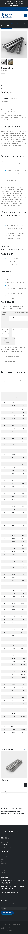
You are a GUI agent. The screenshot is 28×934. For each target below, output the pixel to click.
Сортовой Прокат (15, 23)
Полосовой (5, 799)
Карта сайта (9, 930)
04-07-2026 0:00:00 (5, 883)
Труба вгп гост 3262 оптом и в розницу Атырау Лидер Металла (12, 928)
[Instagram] (2, 851)
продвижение (13, 924)
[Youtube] (7, 851)
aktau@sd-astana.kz (5, 842)
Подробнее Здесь (14, 5)
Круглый (5, 793)
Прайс (2, 866)
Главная (3, 23)
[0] (26, 9)
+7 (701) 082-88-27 (5, 838)
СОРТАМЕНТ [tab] (13, 98)
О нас (2, 861)
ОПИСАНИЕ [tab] (5, 98)
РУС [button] (19, 9)
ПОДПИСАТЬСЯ (7, 912)
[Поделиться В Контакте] (5, 92)
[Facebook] (5, 851)
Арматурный (4, 780)
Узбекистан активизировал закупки (10, 892)
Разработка (7, 924)
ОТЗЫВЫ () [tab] (5, 101)
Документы (3, 863)
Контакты (3, 872)
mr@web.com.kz (20, 924)
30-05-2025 (3, 889)
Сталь (3, 930)
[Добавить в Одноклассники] (7, 92)
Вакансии (3, 870)
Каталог (8, 23)
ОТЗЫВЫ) (4, 70)
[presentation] (3, 45)
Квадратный (5, 796)
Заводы (2, 868)
